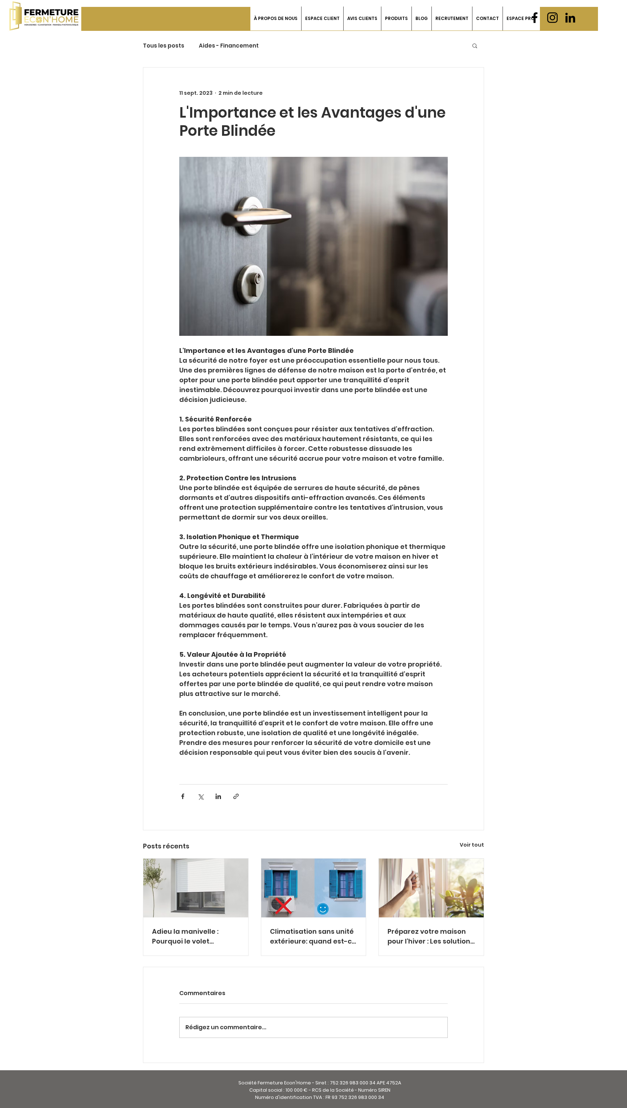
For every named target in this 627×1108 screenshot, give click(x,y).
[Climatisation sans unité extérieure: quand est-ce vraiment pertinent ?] (313, 888)
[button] (322, 18)
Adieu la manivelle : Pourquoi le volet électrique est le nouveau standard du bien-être (189, 936)
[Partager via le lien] (236, 796)
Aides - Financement (229, 45)
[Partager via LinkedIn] (218, 796)
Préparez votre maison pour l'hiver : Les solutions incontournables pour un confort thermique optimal (431, 936)
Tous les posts (163, 45)
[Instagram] (552, 18)
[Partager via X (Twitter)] (200, 796)
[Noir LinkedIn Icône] (570, 18)
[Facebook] (535, 18)
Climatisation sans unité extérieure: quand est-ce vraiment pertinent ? (313, 936)
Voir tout (472, 844)
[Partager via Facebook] (182, 796)
